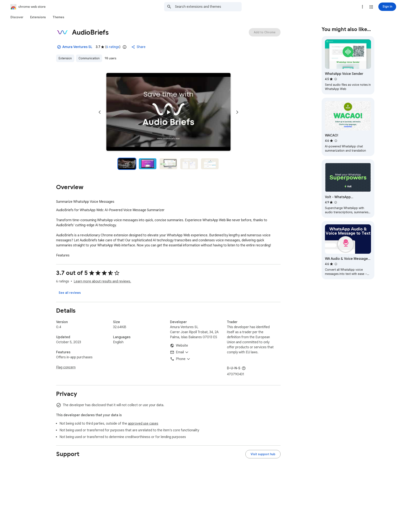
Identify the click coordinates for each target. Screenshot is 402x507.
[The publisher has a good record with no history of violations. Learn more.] (59, 47)
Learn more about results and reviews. (102, 281)
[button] (371, 7)
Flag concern (66, 367)
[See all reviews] (69, 293)
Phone (181, 359)
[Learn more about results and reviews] (243, 368)
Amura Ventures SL (77, 47)
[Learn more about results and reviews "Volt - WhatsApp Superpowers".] (335, 202)
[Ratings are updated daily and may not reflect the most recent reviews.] (124, 47)
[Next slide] (237, 112)
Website (182, 345)
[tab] (17, 17)
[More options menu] (362, 7)
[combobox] (208, 6)
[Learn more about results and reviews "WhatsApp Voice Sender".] (335, 79)
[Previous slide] (99, 112)
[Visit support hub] (263, 454)
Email (180, 352)
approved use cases (143, 423)
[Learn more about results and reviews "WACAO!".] (336, 141)
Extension (65, 58)
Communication (89, 58)
